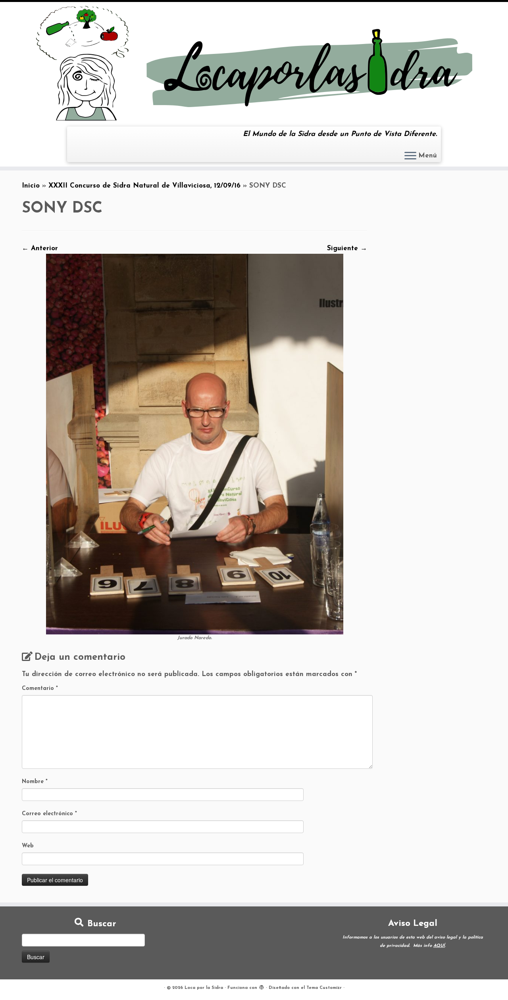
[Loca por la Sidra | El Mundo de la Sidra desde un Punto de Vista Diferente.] (254, 63)
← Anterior (40, 248)
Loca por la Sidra (204, 988)
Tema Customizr (324, 988)
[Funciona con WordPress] (261, 986)
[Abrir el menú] (410, 156)
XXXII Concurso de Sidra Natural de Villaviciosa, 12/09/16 (144, 185)
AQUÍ (439, 946)
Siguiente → (347, 248)
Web (28, 846)
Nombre (35, 782)
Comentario (40, 689)
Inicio (31, 185)
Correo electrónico (49, 814)
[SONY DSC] (194, 444)
